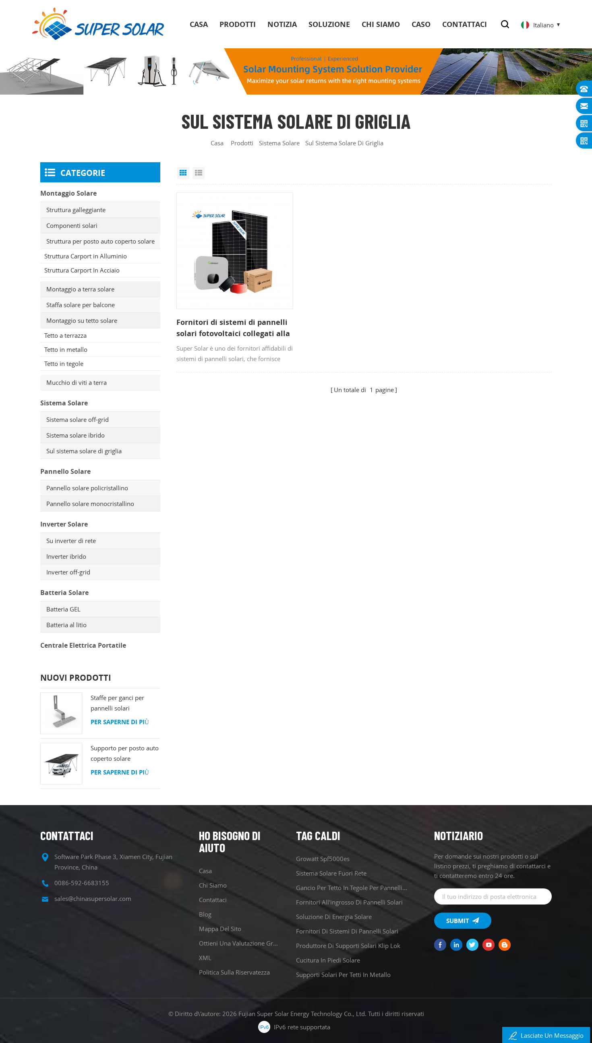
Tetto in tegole (63, 363)
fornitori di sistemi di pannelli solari (347, 931)
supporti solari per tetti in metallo (343, 975)
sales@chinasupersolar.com (92, 898)
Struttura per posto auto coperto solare (100, 241)
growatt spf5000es (323, 859)
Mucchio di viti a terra (76, 382)
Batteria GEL (63, 609)
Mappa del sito (220, 929)
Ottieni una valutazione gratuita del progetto (240, 943)
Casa (199, 24)
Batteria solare (64, 592)
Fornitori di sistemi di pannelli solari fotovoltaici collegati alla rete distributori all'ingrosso (233, 328)
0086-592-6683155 (81, 883)
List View (199, 173)
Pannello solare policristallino (87, 488)
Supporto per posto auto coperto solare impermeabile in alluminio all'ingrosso (125, 754)
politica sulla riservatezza (234, 972)
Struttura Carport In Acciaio (82, 270)
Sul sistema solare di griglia (84, 451)
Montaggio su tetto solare (81, 320)
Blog (205, 914)
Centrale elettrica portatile (83, 645)
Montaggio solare (68, 193)
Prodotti (237, 24)
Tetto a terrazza (65, 335)
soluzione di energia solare (334, 917)
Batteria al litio (66, 625)
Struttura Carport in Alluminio (85, 256)
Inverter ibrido (66, 556)
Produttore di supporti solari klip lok (348, 946)
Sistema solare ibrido (75, 435)
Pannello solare (65, 471)
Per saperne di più (120, 722)
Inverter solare (64, 524)
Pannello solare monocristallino (90, 504)
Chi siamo (381, 24)
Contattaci (464, 24)
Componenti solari (71, 225)
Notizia (282, 24)
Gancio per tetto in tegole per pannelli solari (352, 888)
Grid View (183, 173)
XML (205, 958)
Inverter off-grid (68, 572)
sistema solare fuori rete (331, 873)
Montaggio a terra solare (80, 289)
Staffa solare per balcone (80, 305)
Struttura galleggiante (76, 210)
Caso (421, 24)
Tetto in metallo (65, 349)
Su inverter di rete (71, 541)
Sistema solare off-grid (77, 419)
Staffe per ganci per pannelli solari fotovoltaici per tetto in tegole (122, 703)
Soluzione (329, 24)
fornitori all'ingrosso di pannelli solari (349, 902)
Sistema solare (279, 143)
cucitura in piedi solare (328, 960)
